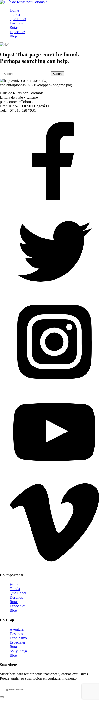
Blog (13, 36)
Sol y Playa (18, 651)
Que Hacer (18, 19)
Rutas (14, 27)
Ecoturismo (18, 638)
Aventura (17, 629)
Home (14, 10)
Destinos (16, 23)
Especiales (17, 32)
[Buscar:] (25, 74)
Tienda (15, 14)
